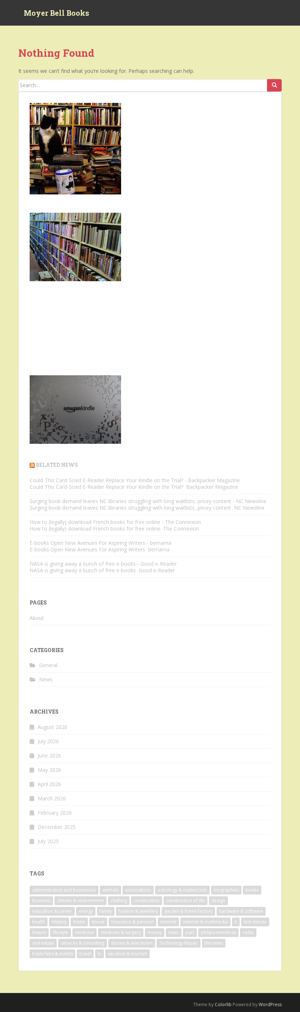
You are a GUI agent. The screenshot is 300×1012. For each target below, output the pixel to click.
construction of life (185, 900)
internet (168, 922)
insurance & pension (132, 922)
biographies (226, 890)
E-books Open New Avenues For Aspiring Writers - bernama (100, 542)
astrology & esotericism (182, 890)
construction (147, 900)
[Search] (274, 85)
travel (85, 953)
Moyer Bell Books (56, 13)
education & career (52, 911)
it (236, 922)
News (46, 679)
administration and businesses (64, 890)
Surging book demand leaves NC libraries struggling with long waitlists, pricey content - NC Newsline (148, 501)
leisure (39, 932)
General (48, 665)
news (173, 932)
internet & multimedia (205, 922)
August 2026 (52, 726)
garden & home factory (188, 911)
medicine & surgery (121, 932)
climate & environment (80, 900)
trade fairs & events (52, 953)
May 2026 (49, 769)
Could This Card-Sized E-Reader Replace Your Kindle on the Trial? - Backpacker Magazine (135, 480)
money (154, 932)
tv (99, 953)
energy (86, 911)
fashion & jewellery (138, 911)
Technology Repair (178, 943)
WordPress (270, 1004)
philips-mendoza (218, 932)
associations (138, 890)
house (98, 922)
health (38, 922)
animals (110, 890)
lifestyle (60, 932)
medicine (84, 932)
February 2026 (55, 812)
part (189, 932)
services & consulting (82, 943)
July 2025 (48, 841)
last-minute (255, 922)
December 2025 (57, 826)
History (59, 922)
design (218, 900)
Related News (57, 464)
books (252, 890)
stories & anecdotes (132, 943)
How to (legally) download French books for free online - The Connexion (115, 521)
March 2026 (52, 798)
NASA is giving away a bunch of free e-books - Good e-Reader (103, 563)
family (106, 911)
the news (214, 943)
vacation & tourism (127, 953)
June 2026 (49, 755)
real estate (43, 943)
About (37, 617)
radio (248, 932)
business (41, 900)
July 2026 (48, 741)
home (79, 922)
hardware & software (241, 911)
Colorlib (223, 1004)
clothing (118, 900)
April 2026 (49, 784)
